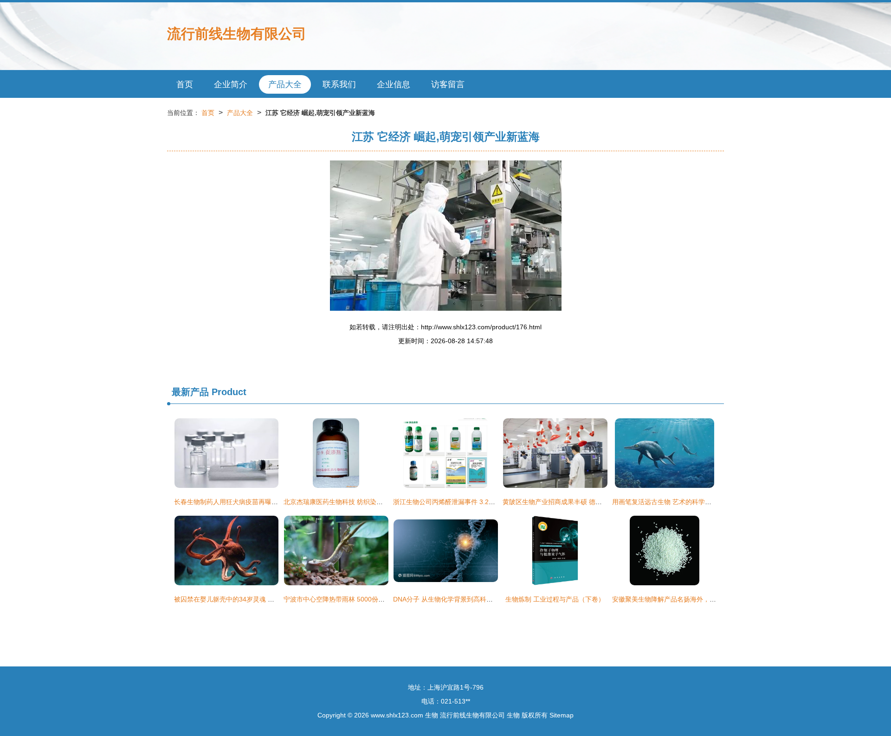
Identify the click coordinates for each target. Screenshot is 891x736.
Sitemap (561, 715)
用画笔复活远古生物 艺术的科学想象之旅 (671, 502)
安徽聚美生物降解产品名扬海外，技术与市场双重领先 (690, 599)
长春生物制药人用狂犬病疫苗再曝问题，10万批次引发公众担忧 (265, 502)
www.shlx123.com (397, 715)
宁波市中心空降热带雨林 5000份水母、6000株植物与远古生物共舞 (381, 599)
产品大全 (285, 84)
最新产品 (190, 392)
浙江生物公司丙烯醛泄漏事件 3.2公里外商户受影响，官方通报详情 (489, 502)
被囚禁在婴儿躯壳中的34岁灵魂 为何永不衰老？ (243, 599)
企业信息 (393, 84)
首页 (184, 84)
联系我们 (339, 84)
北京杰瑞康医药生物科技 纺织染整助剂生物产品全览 (359, 502)
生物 (431, 715)
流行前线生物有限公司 (236, 33)
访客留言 (448, 84)
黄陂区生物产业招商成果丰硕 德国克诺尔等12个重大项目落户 (592, 502)
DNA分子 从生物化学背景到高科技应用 (449, 599)
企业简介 (230, 84)
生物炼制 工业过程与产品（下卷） (555, 599)
